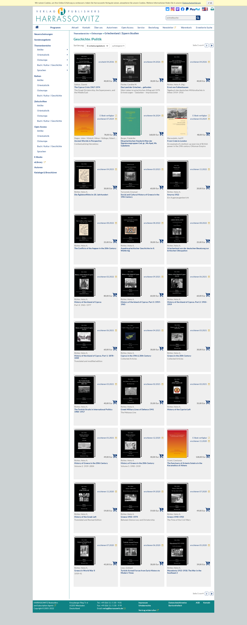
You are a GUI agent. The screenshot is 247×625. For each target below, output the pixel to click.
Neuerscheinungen (43, 34)
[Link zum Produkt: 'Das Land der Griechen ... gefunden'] (131, 81)
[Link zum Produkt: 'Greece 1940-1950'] (177, 511)
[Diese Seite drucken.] (212, 9)
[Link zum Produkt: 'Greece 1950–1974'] (131, 511)
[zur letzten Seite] (211, 45)
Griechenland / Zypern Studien (121, 33)
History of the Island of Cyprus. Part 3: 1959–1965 (141, 303)
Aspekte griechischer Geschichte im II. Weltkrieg (138, 249)
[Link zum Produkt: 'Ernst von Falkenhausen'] (177, 81)
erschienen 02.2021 (152, 384)
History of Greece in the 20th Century (91, 463)
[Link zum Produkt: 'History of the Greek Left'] (84, 511)
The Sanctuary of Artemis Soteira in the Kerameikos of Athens (184, 464)
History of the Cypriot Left (179, 409)
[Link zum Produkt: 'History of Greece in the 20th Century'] (84, 457)
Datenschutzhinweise (178, 603)
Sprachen (41, 70)
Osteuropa (42, 60)
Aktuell (75, 27)
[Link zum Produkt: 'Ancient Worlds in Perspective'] (84, 135)
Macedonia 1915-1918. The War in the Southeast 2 (184, 571)
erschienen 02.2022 (105, 277)
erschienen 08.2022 (105, 223)
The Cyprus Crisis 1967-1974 (87, 87)
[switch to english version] (205, 9)
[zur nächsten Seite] (207, 45)
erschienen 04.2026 (152, 62)
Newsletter (168, 27)
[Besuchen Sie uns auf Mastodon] (176, 10)
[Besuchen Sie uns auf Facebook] (181, 10)
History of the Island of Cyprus (87, 302)
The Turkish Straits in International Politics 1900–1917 (93, 410)
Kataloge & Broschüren (45, 172)
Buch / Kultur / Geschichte (49, 65)
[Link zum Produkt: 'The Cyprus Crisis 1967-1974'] (84, 81)
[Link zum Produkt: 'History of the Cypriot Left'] (177, 403)
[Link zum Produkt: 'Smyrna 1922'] (177, 188)
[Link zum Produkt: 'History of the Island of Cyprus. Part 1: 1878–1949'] (84, 349)
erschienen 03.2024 (198, 119)
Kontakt (86, 27)
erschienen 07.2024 (105, 119)
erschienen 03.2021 (198, 330)
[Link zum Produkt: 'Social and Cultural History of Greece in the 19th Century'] (131, 188)
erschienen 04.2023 (105, 169)
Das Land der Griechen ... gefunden (136, 87)
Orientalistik (43, 54)
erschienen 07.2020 (198, 492)
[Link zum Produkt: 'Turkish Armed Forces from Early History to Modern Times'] (131, 564)
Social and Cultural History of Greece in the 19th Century (140, 195)
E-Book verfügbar (107, 116)
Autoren (38, 167)
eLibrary (38, 162)
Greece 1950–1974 (129, 517)
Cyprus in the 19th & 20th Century (136, 355)
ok (211, 3)
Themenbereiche (81, 33)
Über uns (98, 27)
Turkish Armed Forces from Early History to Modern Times (140, 571)
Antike (40, 49)
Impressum (143, 603)
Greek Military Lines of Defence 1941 (137, 409)
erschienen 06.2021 (198, 277)
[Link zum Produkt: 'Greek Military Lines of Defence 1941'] (131, 403)
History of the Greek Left (85, 517)
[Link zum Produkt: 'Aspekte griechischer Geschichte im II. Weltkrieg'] (131, 242)
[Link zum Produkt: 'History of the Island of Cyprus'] (84, 296)
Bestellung (154, 27)
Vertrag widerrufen (147, 610)
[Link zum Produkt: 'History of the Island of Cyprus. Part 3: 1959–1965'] (131, 296)
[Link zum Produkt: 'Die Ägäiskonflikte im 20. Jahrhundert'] (84, 188)
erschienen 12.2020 (152, 438)
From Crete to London (177, 141)
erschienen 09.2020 (152, 492)
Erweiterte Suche (204, 27)
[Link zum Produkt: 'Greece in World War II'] (84, 564)
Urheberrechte (145, 606)
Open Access (127, 27)
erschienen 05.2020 (198, 545)
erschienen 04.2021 (152, 330)
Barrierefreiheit (175, 606)
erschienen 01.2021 (105, 438)
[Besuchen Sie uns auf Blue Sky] (168, 10)
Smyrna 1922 (173, 194)
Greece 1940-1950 (175, 517)
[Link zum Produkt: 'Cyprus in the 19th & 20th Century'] (131, 349)
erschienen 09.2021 (152, 277)
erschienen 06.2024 (152, 116)
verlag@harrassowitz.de (112, 608)
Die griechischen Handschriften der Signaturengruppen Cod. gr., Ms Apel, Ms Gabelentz (139, 143)
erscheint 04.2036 (106, 62)
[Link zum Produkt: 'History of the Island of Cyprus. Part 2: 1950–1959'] (177, 296)
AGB (198, 603)
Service (141, 27)
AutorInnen (112, 27)
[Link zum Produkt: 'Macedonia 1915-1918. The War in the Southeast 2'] (177, 564)
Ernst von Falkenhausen (177, 87)
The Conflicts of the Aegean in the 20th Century (95, 248)
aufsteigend (117, 46)
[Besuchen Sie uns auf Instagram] (171, 10)
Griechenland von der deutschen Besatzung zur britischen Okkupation (188, 249)
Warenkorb (186, 27)
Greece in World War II (84, 570)
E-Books (38, 157)
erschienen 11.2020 (198, 441)
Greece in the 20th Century (179, 355)
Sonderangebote (42, 39)
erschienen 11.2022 (198, 169)
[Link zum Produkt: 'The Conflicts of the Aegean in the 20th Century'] (84, 242)
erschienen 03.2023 (152, 169)
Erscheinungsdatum (96, 46)
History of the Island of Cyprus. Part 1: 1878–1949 (94, 356)
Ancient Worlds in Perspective (87, 141)
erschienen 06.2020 (152, 545)
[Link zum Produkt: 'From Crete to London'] (177, 135)
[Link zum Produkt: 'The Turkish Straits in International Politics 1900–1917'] (84, 403)
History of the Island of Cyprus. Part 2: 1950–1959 (187, 303)
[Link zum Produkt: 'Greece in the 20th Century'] (177, 349)
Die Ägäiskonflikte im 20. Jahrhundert (91, 194)
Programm (55, 27)
